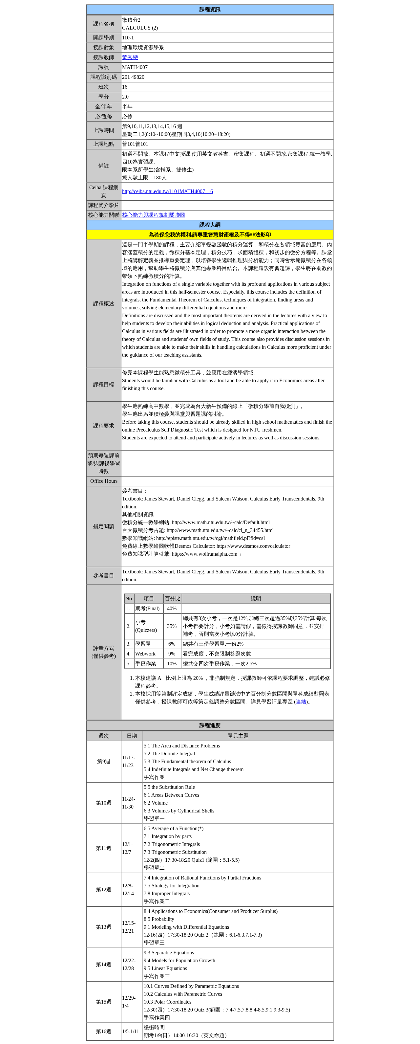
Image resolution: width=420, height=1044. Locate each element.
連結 (301, 701)
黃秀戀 (130, 57)
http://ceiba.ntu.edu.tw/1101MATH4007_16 (167, 191)
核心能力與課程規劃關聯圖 (153, 215)
